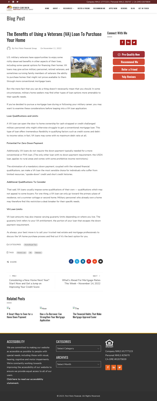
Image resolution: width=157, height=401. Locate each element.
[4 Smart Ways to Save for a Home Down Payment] (8, 308)
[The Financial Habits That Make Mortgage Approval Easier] (76, 308)
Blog (133, 8)
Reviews (124, 8)
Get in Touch (143, 8)
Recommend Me (99, 8)
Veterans (38, 253)
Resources (67, 8)
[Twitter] (134, 42)
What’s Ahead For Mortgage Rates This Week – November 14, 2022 (81, 280)
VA (30, 253)
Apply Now (113, 8)
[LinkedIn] (128, 42)
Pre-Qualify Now (130, 54)
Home (47, 8)
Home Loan (21, 253)
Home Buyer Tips (31, 245)
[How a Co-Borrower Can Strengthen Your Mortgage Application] (43, 308)
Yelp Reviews (129, 77)
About (55, 8)
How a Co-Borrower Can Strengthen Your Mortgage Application (52, 317)
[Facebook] (122, 42)
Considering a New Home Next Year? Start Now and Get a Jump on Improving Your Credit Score (29, 282)
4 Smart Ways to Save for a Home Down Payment (20, 315)
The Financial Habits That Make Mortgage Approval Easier (87, 315)
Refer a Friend (84, 8)
